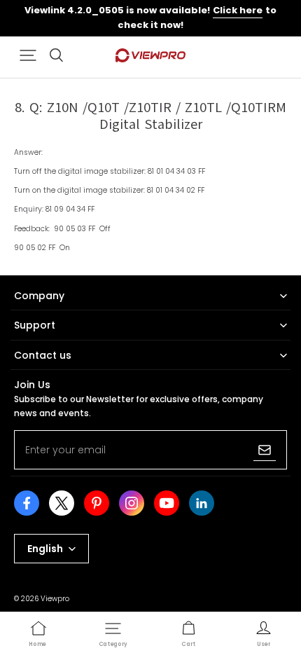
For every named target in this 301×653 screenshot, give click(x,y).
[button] (28, 55)
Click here (237, 10)
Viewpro (55, 598)
